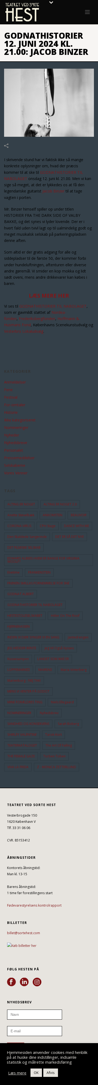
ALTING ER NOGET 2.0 (60, 504)
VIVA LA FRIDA (18, 767)
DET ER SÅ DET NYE (69, 536)
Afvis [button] (51, 1072)
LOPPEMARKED (18, 669)
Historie (11, 412)
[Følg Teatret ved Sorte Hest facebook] (11, 982)
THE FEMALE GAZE (21, 756)
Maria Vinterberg (74, 669)
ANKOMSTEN (52, 515)
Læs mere (17, 1072)
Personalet (13, 450)
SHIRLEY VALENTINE (22, 734)
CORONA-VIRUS (19, 526)
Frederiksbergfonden (37, 318)
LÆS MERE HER (49, 295)
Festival (10, 397)
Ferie (8, 389)
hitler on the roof (65, 615)
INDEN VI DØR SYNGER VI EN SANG (33, 637)
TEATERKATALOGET (22, 745)
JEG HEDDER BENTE (21, 648)
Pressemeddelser (19, 457)
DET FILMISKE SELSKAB (24, 547)
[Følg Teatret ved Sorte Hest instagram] (37, 982)
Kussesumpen (18, 659)
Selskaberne (14, 465)
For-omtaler (14, 404)
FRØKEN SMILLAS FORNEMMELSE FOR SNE (38, 583)
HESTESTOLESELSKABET (24, 615)
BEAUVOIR (79, 515)
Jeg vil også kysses (59, 648)
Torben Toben (54, 756)
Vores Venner (15, 473)
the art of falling (58, 745)
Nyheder (11, 435)
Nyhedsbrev (49, 713)
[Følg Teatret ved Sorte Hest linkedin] (24, 982)
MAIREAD (45, 669)
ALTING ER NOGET (21, 504)
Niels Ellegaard (62, 702)
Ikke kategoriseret (20, 420)
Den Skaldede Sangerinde (27, 536)
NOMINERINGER (19, 713)
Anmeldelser (15, 382)
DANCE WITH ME (76, 526)
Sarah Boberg (68, 723)
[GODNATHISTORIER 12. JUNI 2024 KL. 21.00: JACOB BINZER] (49, 103)
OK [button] (36, 1072)
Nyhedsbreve (15, 442)
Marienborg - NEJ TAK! (24, 680)
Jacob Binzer (53, 191)
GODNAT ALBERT (20, 594)
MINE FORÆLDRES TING (24, 702)
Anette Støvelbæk (20, 515)
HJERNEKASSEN (18, 626)
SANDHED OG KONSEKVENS (28, 723)
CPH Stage (48, 526)
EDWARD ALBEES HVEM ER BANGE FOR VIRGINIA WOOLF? (43, 560)
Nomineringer (16, 427)
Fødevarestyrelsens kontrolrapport (34, 905)
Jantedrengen (78, 637)
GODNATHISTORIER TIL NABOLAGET (53, 306)
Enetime (13, 572)
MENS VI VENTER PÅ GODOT (28, 691)
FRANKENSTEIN (39, 572)
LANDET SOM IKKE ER (53, 659)
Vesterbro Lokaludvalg (23, 331)
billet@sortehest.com (23, 933)
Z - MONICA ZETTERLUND (56, 767)
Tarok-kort (53, 734)
